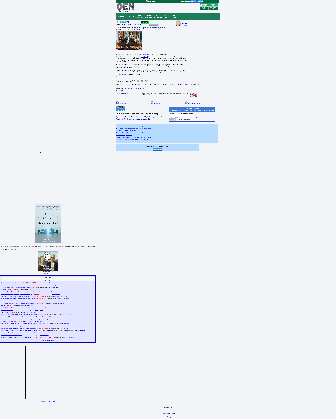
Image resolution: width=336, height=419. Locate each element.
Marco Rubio (134, 88)
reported (131, 70)
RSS (185, 84)
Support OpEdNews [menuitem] (157, 16)
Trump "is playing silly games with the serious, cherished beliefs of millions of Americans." (21, 323)
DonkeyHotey (127, 51)
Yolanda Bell (36, 294)
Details (132, 51)
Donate (118, 119)
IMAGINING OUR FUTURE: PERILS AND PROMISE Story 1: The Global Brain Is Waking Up (20, 328)
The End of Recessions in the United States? (10, 300)
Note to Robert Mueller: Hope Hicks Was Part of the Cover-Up (129, 132)
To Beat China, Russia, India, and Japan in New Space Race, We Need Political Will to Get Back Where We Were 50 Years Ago (28, 330)
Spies (138, 88)
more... (199, 84)
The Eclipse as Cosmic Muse (7, 310)
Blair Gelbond (18, 321)
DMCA (135, 51)
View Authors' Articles (194, 103)
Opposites (3, 305)
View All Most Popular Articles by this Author (145, 126)
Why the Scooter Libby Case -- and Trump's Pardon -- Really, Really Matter (132, 139)
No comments (137, 29)
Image (123, 51)
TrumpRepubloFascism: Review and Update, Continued (13, 291)
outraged (182, 70)
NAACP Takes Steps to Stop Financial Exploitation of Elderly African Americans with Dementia (21, 314)
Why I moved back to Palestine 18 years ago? (10, 282)
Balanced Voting (4, 312)
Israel (129, 88)
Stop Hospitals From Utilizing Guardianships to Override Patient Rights (16, 294)
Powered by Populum (168, 417)
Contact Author (123, 103)
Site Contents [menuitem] (139, 16)
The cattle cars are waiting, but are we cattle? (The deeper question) (16, 287)
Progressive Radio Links (48, 404)
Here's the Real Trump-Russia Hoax (124, 135)
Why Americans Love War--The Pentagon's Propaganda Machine (15, 285)
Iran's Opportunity (5, 289)
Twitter (172, 84)
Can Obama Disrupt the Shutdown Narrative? (126, 130)
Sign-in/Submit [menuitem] (148, 16)
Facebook (179, 84)
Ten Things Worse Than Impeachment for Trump (11, 335)
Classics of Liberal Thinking (48, 401)
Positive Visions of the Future (7, 321)
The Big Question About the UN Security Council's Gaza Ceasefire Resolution (17, 303)
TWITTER (189, 84)
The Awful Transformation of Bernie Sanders (10, 319)
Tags (142, 88)
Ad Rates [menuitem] (165, 16)
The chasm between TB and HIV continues (10, 326)
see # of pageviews (52, 282)
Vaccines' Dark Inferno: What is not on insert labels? (12, 307)
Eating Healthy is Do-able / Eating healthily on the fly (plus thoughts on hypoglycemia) (20, 296)
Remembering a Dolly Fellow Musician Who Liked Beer (13, 316)
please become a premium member (31, 155)
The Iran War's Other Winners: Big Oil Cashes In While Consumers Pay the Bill (18, 298)
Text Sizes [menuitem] (174, 16)
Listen (145, 22)
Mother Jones (122, 74)
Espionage (125, 88)
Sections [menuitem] (121, 16)
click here (159, 84)
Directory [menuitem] (130, 16)
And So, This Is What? (5, 332)
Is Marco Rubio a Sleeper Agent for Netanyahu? (140, 27)
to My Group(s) (120, 90)
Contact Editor (157, 103)
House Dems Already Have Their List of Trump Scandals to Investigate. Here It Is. (134, 137)
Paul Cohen (12, 312)
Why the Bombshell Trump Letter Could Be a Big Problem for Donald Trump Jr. (133, 128)
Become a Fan (185, 23)
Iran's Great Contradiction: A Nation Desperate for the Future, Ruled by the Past (18, 337)
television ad (144, 57)
